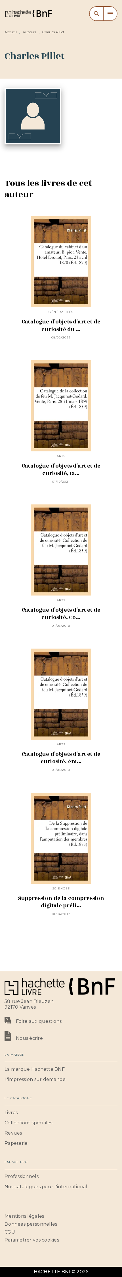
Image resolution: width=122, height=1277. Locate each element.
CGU (10, 1232)
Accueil (11, 32)
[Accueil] (28, 13)
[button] (61, 1069)
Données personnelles (31, 1224)
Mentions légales (24, 1216)
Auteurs (29, 32)
